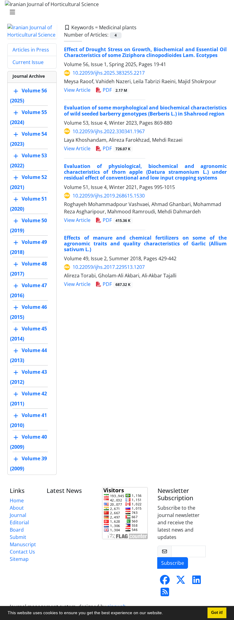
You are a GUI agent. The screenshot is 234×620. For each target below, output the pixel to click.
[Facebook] (165, 581)
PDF (114, 90)
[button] (165, 614)
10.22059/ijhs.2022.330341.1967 (109, 131)
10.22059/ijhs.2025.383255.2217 (109, 72)
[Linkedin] (196, 581)
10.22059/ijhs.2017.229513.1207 (109, 267)
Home (17, 500)
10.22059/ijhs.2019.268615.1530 (109, 195)
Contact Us (22, 551)
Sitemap (19, 559)
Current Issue (28, 62)
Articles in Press (30, 49)
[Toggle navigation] (115, 12)
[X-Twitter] (180, 581)
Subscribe (172, 563)
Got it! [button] (217, 613)
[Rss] (165, 593)
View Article (77, 90)
